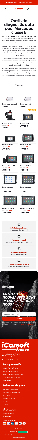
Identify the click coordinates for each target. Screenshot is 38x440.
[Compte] (27, 9)
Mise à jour (6, 395)
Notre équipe (7, 416)
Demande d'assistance (10, 389)
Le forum (5, 405)
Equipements (7, 381)
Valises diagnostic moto (10, 371)
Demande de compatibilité (11, 392)
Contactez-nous (8, 413)
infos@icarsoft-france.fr (12, 360)
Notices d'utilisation (9, 398)
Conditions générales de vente (12, 435)
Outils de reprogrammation (11, 377)
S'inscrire (19, 319)
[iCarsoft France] (18, 9)
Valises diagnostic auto (10, 368)
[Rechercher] (10, 9)
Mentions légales (26, 435)
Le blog (5, 402)
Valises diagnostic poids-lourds (13, 374)
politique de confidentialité (25, 324)
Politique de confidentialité (19, 437)
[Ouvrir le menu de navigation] (5, 9)
